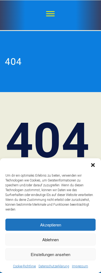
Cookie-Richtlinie (24, 266)
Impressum (80, 266)
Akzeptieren (50, 225)
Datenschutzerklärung (54, 266)
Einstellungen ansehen (50, 254)
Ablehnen (50, 239)
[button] (93, 165)
